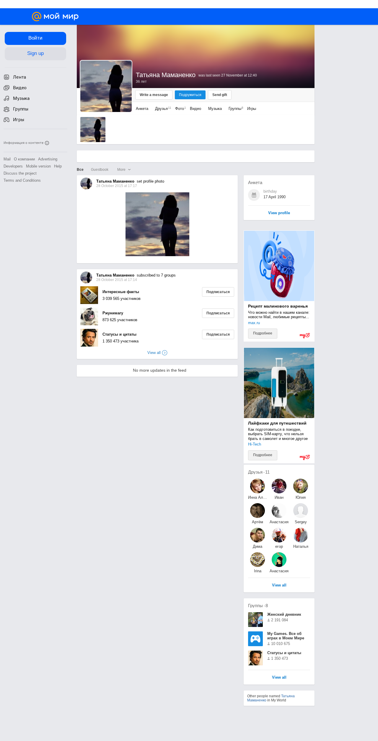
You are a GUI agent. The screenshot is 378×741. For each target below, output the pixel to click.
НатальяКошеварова (300, 546)
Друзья (161, 108)
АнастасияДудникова (279, 522)
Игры (251, 108)
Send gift (219, 95)
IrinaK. (257, 571)
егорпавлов (279, 546)
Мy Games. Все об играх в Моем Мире (285, 635)
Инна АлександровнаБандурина (257, 497)
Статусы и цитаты (119, 334)
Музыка (215, 108)
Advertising (47, 159)
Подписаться (218, 292)
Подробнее (262, 333)
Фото (179, 108)
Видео (196, 108)
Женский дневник (284, 614)
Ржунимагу (112, 313)
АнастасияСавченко (279, 571)
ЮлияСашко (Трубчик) (300, 497)
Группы (234, 108)
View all (279, 678)
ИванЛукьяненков (279, 497)
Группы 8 (258, 605)
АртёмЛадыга (257, 522)
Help (58, 166)
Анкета (142, 108)
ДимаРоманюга (257, 546)
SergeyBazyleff (301, 522)
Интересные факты (120, 292)
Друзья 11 (259, 471)
